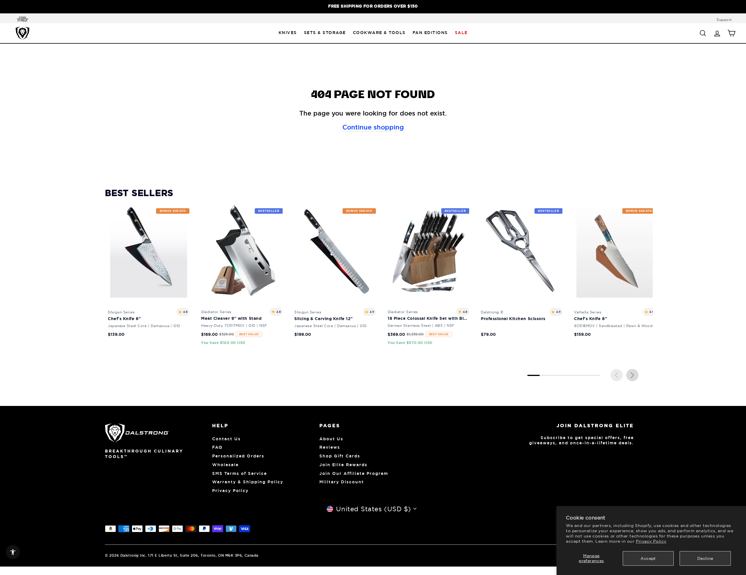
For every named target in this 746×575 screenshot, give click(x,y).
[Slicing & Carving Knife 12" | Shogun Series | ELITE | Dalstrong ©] (335, 276)
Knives (288, 32)
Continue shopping (373, 127)
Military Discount (341, 482)
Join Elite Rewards (343, 464)
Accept (648, 558)
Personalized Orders (238, 456)
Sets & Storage (325, 32)
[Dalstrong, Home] (22, 33)
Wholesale (225, 464)
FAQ (217, 447)
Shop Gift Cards (339, 456)
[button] (632, 375)
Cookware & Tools (379, 32)
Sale (461, 32)
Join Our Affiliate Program (353, 473)
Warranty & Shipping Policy (247, 482)
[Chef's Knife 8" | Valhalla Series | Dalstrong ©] (615, 276)
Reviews (329, 447)
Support (724, 19)
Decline (705, 558)
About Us (331, 438)
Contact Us (226, 438)
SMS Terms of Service (239, 473)
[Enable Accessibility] (13, 552)
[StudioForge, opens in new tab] (21, 19)
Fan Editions (430, 32)
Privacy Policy (651, 541)
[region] (373, 6)
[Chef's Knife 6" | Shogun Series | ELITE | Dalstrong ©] (148, 276)
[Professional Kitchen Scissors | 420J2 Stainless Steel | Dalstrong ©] (521, 276)
